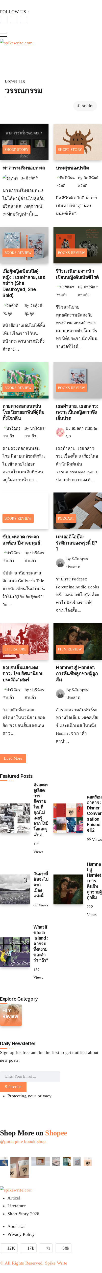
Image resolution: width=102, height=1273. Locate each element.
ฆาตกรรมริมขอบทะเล (23, 168)
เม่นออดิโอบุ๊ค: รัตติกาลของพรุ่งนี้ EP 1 (76, 543)
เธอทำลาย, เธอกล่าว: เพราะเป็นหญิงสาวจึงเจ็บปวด (77, 412)
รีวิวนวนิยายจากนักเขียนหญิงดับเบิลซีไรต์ (77, 274)
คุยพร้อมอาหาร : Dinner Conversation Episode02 (94, 813)
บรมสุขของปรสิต (72, 168)
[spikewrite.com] (16, 42)
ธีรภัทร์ (32, 178)
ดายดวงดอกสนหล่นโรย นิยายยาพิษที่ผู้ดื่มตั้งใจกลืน (23, 412)
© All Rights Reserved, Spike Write (33, 1263)
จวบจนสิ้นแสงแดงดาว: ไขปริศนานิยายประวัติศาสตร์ (23, 674)
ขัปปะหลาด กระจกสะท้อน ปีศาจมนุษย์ (21, 540)
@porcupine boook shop (23, 1141)
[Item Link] (15, 818)
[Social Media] (3, 19)
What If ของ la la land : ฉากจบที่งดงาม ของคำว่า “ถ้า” (40, 943)
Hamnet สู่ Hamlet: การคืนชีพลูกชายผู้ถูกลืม (77, 674)
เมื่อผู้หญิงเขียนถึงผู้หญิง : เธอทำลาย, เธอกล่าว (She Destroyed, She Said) (23, 283)
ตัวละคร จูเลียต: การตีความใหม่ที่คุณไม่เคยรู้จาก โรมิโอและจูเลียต (41, 809)
